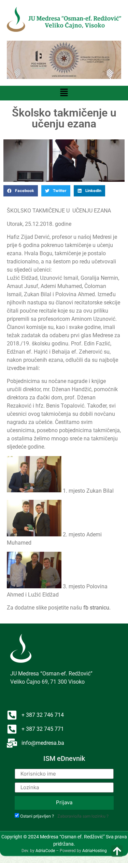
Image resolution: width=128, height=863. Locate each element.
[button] (64, 93)
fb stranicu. (97, 607)
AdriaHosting (94, 850)
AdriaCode (45, 850)
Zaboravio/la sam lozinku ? (83, 816)
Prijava (64, 802)
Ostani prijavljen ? (37, 816)
